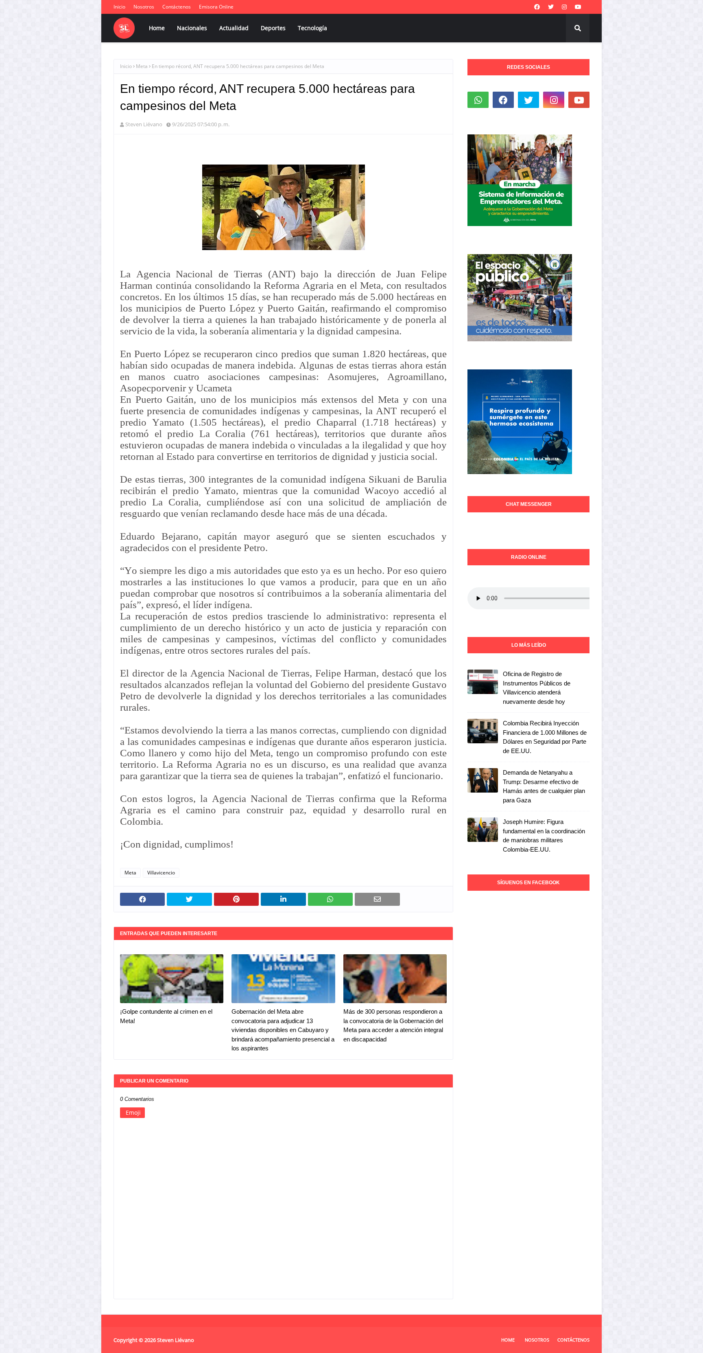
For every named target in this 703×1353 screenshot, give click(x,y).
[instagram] (564, 7)
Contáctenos (176, 6)
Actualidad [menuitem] (234, 28)
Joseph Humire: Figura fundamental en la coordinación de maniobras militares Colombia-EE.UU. (544, 835)
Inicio (119, 6)
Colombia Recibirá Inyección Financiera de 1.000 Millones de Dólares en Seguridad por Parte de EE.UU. (545, 737)
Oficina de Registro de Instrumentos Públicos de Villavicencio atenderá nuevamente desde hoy (536, 687)
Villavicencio (161, 872)
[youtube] (578, 7)
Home (508, 1340)
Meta (142, 66)
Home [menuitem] (157, 28)
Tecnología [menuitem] (312, 28)
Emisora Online (216, 6)
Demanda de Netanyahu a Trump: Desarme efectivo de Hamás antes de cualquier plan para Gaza (544, 786)
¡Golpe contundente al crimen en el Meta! (166, 1016)
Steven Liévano (143, 124)
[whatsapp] (478, 100)
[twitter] (551, 7)
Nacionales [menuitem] (192, 28)
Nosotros (143, 6)
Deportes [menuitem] (273, 28)
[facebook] (537, 7)
